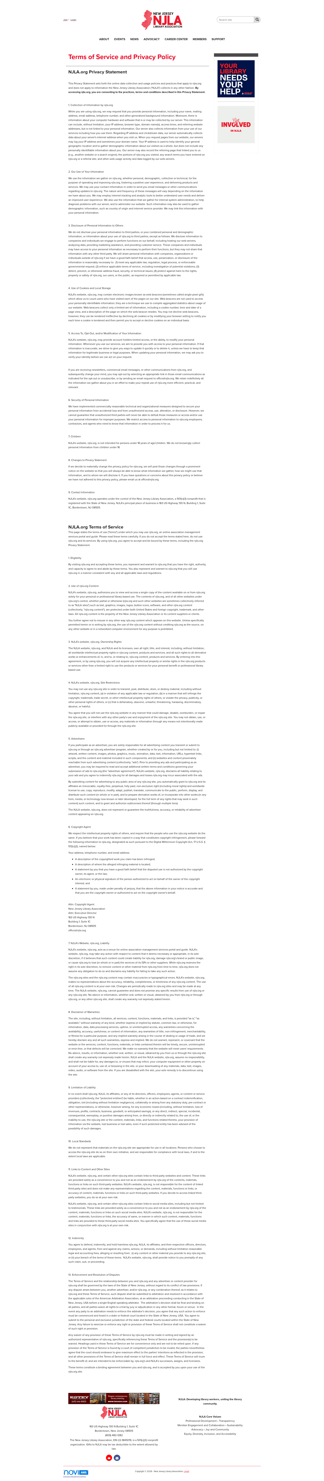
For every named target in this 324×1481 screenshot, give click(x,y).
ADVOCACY (152, 39)
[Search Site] (256, 19)
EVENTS (119, 39)
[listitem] (66, 19)
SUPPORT (218, 39)
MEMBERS (200, 39)
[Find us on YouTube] (109, 1458)
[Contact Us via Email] (117, 1458)
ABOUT (104, 39)
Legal (186, 1471)
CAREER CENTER (176, 39)
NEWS (134, 39)
